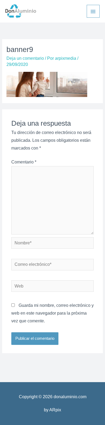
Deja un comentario (25, 58)
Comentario (23, 162)
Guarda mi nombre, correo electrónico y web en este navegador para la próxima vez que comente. (52, 313)
